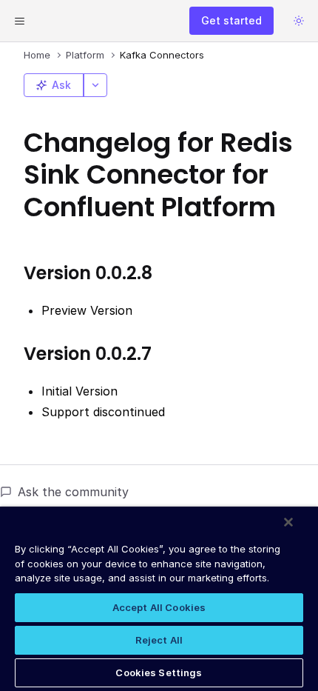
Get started (231, 20)
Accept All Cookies (159, 607)
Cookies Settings (158, 672)
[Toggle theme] (298, 20)
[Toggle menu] (19, 20)
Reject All (159, 640)
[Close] (288, 522)
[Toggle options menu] (95, 85)
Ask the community (73, 491)
